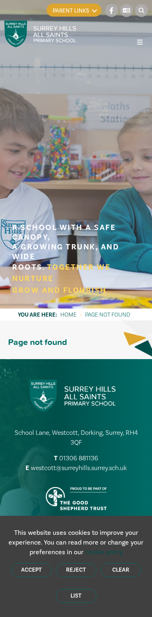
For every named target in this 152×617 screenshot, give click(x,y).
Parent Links (71, 10)
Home (68, 314)
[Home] (40, 33)
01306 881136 (78, 458)
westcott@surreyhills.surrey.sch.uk (79, 468)
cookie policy (104, 552)
